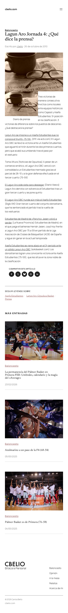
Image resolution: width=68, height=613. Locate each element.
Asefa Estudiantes (14, 296)
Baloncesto (11, 30)
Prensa (8, 299)
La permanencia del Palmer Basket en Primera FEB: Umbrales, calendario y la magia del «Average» (31, 375)
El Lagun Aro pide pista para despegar (24, 184)
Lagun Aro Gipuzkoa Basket (40, 296)
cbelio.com (11, 9)
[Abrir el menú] (61, 9)
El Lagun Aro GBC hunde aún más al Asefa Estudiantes (33, 199)
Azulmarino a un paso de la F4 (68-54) (27, 450)
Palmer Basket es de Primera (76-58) (26, 522)
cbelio (20, 46)
